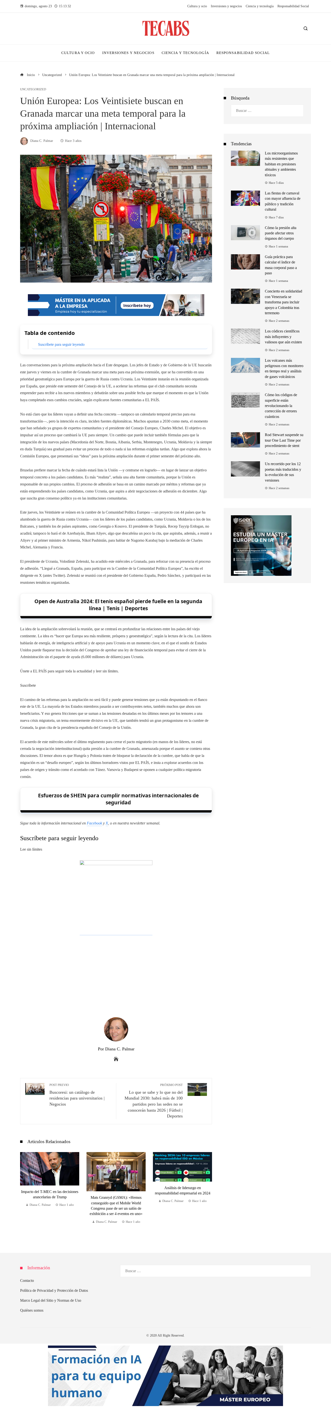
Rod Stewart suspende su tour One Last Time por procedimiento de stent (284, 440)
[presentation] (25, 1193)
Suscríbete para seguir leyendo (61, 344)
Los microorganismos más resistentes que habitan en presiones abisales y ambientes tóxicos (281, 164)
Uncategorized (33, 89)
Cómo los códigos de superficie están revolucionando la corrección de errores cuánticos (281, 406)
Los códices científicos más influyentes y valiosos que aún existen (283, 336)
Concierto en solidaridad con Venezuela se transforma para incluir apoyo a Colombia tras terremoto (283, 302)
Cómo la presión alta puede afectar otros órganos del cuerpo (280, 233)
